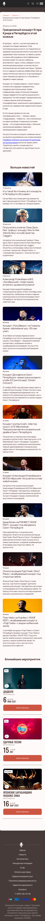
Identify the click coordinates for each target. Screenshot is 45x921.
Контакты (22, 889)
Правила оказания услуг (22, 876)
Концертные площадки (22, 863)
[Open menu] (41, 4)
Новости (22, 854)
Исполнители (22, 859)
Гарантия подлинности (22, 885)
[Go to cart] (37, 3)
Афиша (23, 850)
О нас (22, 867)
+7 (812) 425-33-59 (23, 894)
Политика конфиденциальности (22, 880)
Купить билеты (22, 708)
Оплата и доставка (22, 872)
